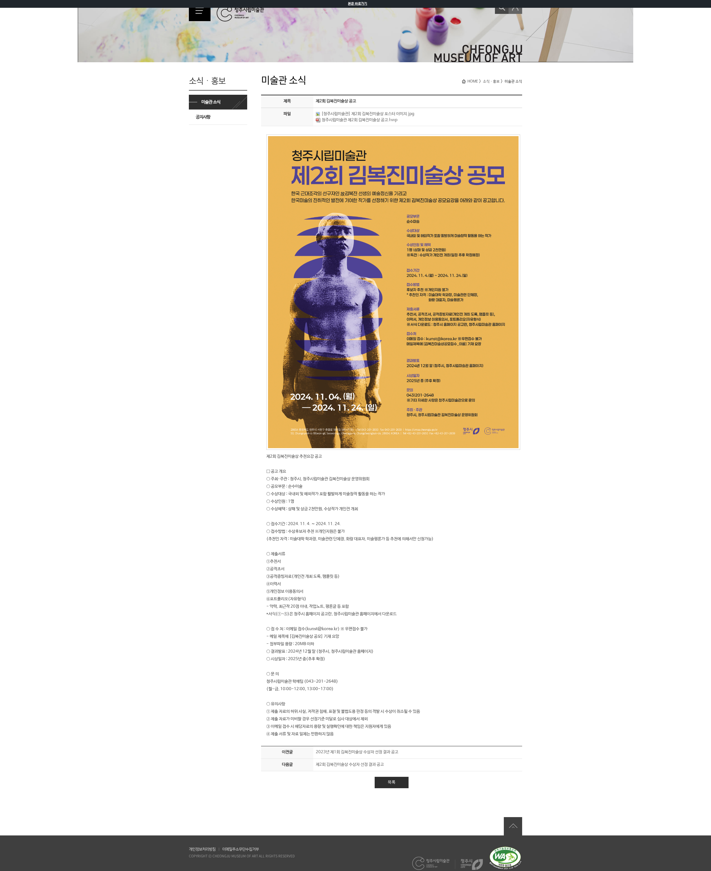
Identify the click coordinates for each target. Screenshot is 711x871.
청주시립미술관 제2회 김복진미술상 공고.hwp (359, 120)
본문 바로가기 (357, 4)
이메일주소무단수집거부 (240, 849)
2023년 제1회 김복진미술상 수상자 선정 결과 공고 (357, 752)
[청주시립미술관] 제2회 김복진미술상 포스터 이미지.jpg (367, 113)
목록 (391, 782)
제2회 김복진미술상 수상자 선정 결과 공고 (350, 764)
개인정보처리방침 (202, 849)
